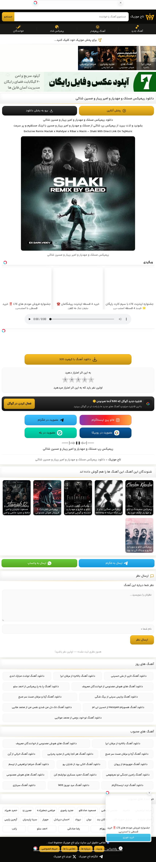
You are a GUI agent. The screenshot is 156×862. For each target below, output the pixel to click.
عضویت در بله (47, 433)
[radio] (91, 379)
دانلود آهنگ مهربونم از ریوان (130, 764)
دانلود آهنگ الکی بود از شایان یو (81, 764)
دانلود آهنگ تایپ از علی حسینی (128, 676)
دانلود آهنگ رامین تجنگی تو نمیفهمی (128, 775)
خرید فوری (128, 838)
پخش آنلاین (114, 110)
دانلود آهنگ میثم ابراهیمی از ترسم (29, 764)
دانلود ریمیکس (103, 120)
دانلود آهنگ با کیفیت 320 (75, 359)
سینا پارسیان (30, 820)
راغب (14, 829)
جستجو (8, 17)
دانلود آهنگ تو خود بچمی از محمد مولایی (78, 718)
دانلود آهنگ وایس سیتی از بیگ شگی (116, 697)
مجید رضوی (66, 810)
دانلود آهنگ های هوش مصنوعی (25, 775)
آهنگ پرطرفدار (97, 31)
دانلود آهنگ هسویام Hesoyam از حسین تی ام (118, 707)
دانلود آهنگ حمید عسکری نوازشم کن (75, 775)
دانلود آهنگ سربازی (24, 785)
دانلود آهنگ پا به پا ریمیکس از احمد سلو (36, 687)
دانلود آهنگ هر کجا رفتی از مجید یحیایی (70, 754)
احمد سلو (42, 829)
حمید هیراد (10, 810)
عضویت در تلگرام (48, 420)
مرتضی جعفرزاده (46, 810)
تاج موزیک (137, 16)
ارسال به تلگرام (114, 563)
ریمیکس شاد (57, 31)
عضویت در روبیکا (102, 433)
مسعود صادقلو (87, 810)
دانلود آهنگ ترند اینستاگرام (127, 785)
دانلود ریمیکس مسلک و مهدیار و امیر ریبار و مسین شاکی (115, 98)
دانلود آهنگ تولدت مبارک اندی (27, 676)
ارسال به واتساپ (37, 563)
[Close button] (150, 792)
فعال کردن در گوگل (19, 403)
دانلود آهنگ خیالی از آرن (21, 754)
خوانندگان (18, 31)
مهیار (45, 820)
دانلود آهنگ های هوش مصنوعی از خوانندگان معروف (112, 687)
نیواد (78, 820)
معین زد (27, 810)
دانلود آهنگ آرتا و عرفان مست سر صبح (39, 697)
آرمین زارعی (10, 820)
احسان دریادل (61, 820)
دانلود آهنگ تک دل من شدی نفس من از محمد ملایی (42, 707)
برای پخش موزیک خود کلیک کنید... (75, 40)
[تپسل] (4, 331)
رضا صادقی (73, 829)
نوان (89, 820)
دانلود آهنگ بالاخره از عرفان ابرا (77, 676)
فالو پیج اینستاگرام (103, 420)
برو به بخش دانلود (37, 110)
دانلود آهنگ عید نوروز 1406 (73, 785)
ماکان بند (102, 820)
